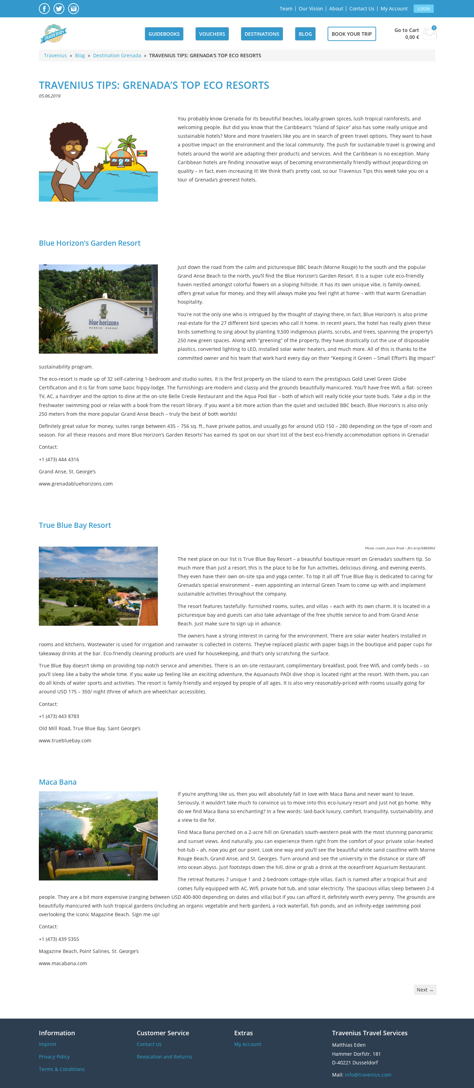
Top (457, 1071)
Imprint (47, 1044)
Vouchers (212, 34)
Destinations (262, 34)
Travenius (55, 55)
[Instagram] (73, 12)
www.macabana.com (63, 963)
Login (423, 8)
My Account (394, 8)
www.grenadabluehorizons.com (76, 483)
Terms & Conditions (62, 1069)
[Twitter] (59, 12)
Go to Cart (407, 30)
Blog (305, 34)
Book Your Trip (352, 34)
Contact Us (361, 8)
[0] (430, 37)
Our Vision (311, 8)
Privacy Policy (54, 1056)
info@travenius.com (368, 1074)
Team (286, 8)
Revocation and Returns (164, 1056)
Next (425, 989)
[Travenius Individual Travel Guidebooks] (53, 34)
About (336, 8)
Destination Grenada (117, 55)
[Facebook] (44, 12)
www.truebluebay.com (65, 740)
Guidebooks (164, 34)
